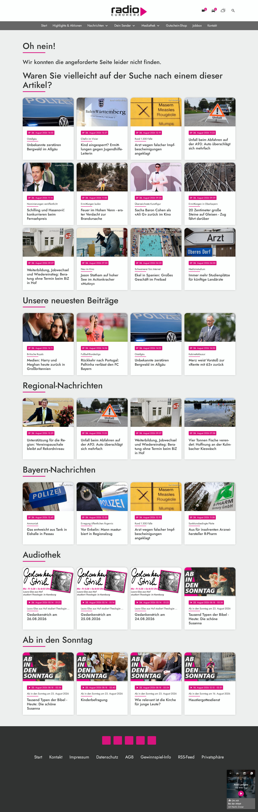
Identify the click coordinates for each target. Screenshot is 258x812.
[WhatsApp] (26, 10)
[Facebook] (33, 10)
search (233, 11)
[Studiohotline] (54, 10)
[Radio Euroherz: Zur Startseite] (129, 11)
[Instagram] (40, 10)
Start (44, 25)
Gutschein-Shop (176, 25)
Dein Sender (122, 25)
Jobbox (197, 25)
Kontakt (212, 25)
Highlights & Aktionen (67, 25)
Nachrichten (95, 25)
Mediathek (148, 25)
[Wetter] (223, 11)
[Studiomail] (47, 10)
